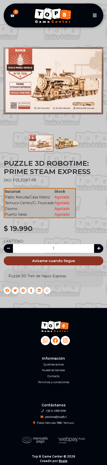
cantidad (13, 241)
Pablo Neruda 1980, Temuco (55, 423)
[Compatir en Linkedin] (39, 290)
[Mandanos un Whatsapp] (45, 340)
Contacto (53, 376)
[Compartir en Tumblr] (31, 290)
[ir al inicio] (55, 326)
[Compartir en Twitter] (15, 290)
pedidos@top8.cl (56, 417)
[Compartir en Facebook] (7, 290)
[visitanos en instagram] (65, 340)
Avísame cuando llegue (53, 261)
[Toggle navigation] (94, 15)
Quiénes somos (54, 364)
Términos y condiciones (53, 382)
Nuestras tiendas (53, 370)
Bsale (63, 461)
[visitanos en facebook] (55, 340)
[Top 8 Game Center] (53, 15)
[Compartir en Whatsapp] (47, 290)
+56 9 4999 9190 (56, 411)
